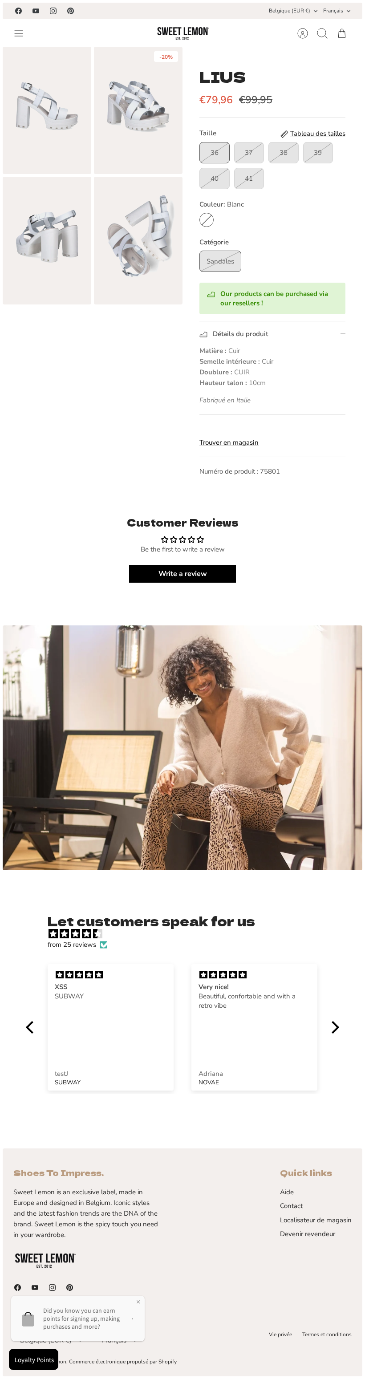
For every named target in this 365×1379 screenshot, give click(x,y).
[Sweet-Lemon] (182, 33)
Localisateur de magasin (316, 1220)
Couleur (221, 204)
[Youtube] (36, 11)
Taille (207, 133)
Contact (291, 1205)
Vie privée (280, 1334)
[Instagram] (53, 11)
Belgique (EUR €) (289, 10)
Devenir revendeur (307, 1233)
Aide (287, 1192)
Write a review (182, 574)
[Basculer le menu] (23, 33)
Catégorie (214, 242)
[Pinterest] (70, 11)
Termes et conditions (327, 1334)
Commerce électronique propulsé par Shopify (123, 1361)
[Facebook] (18, 11)
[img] (187, 934)
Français (333, 10)
